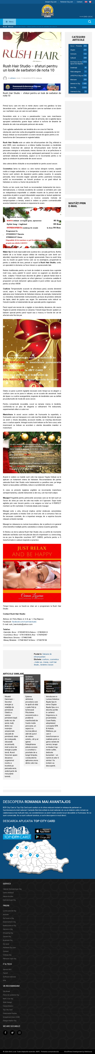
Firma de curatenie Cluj (11, 995)
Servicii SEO (7, 969)
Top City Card (7, 1010)
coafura (45, 659)
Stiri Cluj (73, 87)
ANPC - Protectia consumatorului (47, 1052)
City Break (6, 991)
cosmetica (54, 659)
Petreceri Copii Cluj (9, 959)
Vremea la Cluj (75, 91)
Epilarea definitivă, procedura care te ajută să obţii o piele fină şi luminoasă (31, 684)
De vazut (6, 944)
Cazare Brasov (8, 1006)
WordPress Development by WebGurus (78, 1052)
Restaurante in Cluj (9, 926)
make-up (38, 662)
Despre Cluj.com (51, 2)
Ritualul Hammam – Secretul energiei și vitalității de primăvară (10, 685)
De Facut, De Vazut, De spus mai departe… (78, 63)
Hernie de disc (8, 896)
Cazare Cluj (7, 936)
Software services (9, 977)
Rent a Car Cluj (8, 999)
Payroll (5, 973)
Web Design (7, 1002)
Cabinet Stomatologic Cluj (12, 889)
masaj (45, 662)
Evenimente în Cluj (9, 922)
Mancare (73, 80)
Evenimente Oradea (10, 1013)
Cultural (73, 58)
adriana (12, 78)
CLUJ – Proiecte (76, 46)
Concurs (73, 54)
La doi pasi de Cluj (9, 911)
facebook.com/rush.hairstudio (24, 622)
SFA (4, 980)
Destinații (73, 68)
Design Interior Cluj (9, 1021)
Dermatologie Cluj (9, 900)
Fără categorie (75, 72)
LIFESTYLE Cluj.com (77, 76)
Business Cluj (7, 940)
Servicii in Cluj (75, 83)
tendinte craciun (46, 665)
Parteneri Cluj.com (66, 2)
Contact (79, 2)
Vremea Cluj (7, 955)
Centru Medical (8, 893)
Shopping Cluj (8, 933)
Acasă (5, 26)
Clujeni (72, 50)
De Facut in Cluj (8, 918)
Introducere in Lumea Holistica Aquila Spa (52, 687)
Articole (10, 26)
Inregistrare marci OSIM (11, 1017)
